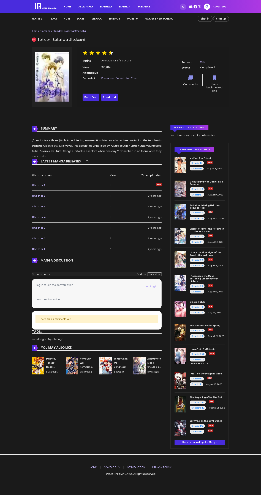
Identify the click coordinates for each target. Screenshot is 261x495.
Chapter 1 (38, 249)
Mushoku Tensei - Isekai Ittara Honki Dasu (53, 366)
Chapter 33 (197, 260)
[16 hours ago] (211, 401)
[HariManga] (46, 6)
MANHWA (106, 6)
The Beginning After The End (206, 397)
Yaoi (54, 18)
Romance (46, 30)
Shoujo (96, 18)
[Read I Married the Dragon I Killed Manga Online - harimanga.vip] (180, 380)
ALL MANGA (85, 6)
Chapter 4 (39, 217)
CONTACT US (112, 467)
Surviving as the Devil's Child (206, 420)
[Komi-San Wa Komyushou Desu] (72, 365)
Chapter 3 (38, 228)
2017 (202, 62)
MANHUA (124, 6)
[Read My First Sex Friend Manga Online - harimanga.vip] (180, 165)
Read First (91, 97)
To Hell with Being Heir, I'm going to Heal (204, 206)
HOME (67, 6)
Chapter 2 (38, 238)
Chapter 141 (197, 431)
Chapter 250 (197, 402)
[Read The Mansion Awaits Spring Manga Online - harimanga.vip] (180, 332)
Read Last (109, 97)
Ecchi (81, 18)
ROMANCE (143, 6)
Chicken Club (197, 301)
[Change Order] (87, 161)
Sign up (221, 18)
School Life (122, 78)
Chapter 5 (38, 206)
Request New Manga (159, 18)
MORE (130, 18)
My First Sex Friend (200, 158)
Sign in (205, 18)
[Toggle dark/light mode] (183, 7)
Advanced (220, 6)
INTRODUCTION (136, 467)
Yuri (67, 18)
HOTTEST (38, 18)
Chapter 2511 (197, 359)
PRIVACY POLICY (162, 467)
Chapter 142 (197, 426)
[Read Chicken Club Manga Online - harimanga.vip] (180, 309)
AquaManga (55, 339)
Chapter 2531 (197, 354)
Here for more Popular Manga (199, 442)
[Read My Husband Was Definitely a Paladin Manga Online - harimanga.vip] (180, 188)
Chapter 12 (196, 378)
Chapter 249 (197, 407)
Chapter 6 (38, 196)
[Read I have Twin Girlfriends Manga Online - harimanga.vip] (180, 356)
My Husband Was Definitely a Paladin (206, 183)
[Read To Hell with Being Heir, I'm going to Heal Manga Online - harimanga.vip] (180, 212)
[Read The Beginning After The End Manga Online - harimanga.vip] (180, 404)
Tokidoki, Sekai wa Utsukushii (70, 30)
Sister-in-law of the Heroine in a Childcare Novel (207, 230)
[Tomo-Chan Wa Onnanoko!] (105, 365)
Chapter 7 (38, 185)
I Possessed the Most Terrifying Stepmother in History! (204, 278)
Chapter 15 (196, 168)
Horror (114, 18)
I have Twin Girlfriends (202, 349)
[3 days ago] (210, 285)
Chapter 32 (197, 265)
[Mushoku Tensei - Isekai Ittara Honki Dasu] (38, 365)
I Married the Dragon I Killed (206, 373)
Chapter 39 (197, 312)
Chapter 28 (197, 189)
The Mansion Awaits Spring (205, 325)
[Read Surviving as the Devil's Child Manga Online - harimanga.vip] (180, 427)
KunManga (39, 339)
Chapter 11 (196, 384)
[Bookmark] (214, 78)
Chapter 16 (196, 163)
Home (35, 30)
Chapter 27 (197, 194)
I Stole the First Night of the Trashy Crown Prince (205, 253)
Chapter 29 (197, 212)
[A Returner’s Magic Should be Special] (139, 365)
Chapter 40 (197, 307)
